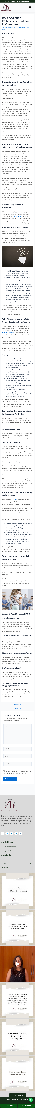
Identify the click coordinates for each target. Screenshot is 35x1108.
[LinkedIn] (11, 833)
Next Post (18, 708)
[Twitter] (7, 833)
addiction (15, 500)
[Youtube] (16, 833)
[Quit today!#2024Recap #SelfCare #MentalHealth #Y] (17, 927)
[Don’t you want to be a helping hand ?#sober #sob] (17, 891)
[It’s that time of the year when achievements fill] (17, 1000)
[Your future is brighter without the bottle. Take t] (17, 964)
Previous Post (18, 704)
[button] (29, 7)
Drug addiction (17, 216)
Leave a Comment (7, 27)
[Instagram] (20, 833)
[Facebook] (2, 833)
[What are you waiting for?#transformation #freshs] (17, 1037)
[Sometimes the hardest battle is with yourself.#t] (17, 1073)
